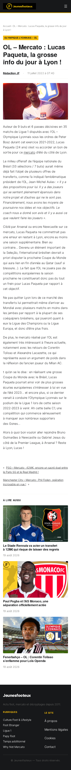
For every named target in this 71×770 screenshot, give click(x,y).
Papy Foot (9, 736)
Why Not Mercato (14, 746)
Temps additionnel (14, 741)
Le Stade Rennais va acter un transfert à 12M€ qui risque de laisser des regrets (31, 547)
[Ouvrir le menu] (65, 6)
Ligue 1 (7, 730)
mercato (29, 152)
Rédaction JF (11, 73)
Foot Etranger (11, 725)
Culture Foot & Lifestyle (17, 719)
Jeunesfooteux (17, 695)
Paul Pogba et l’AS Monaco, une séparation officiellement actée (25, 603)
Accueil (7, 26)
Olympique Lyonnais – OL (20, 37)
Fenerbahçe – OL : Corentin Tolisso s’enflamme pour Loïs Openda (28, 659)
